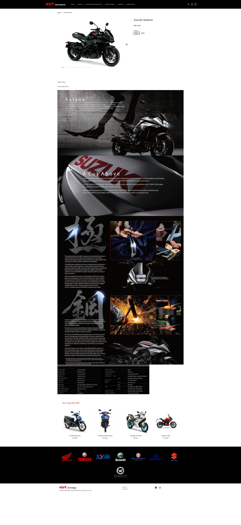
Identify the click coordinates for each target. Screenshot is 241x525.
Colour (135, 30)
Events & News (110, 4)
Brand (79, 4)
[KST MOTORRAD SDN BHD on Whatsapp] (160, 488)
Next (126, 44)
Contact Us (125, 489)
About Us (121, 4)
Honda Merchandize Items (94, 4)
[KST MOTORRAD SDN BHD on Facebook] (156, 488)
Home (72, 4)
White (143, 33)
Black (136, 33)
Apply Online (131, 4)
